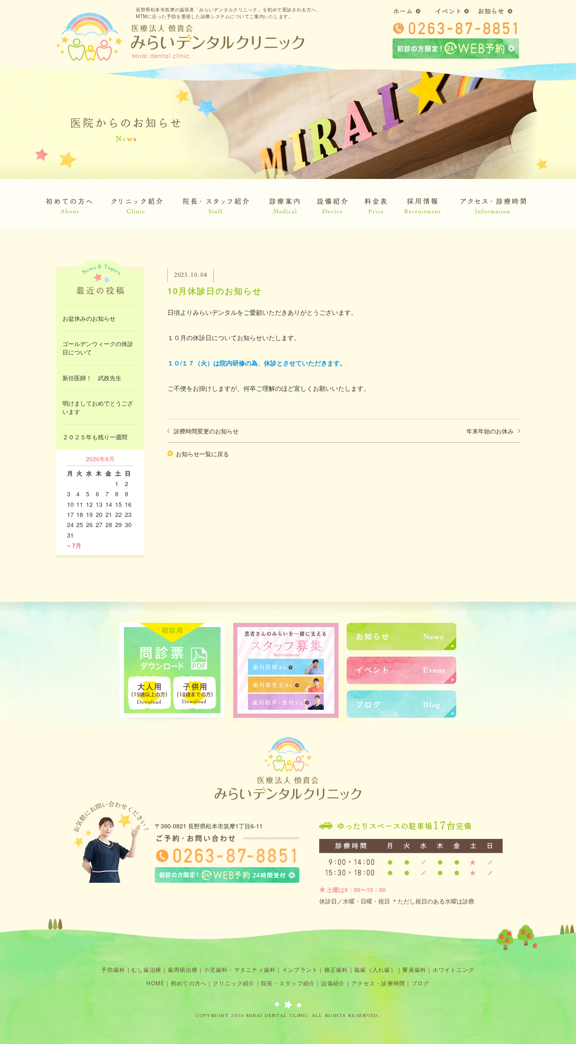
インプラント (300, 970)
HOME (155, 983)
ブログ (421, 983)
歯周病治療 (183, 970)
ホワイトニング (454, 970)
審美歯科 (414, 970)
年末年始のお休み (490, 431)
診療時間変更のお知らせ (206, 431)
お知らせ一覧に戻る (202, 453)
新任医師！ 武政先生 (91, 377)
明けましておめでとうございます (97, 407)
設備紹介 (333, 983)
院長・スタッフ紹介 (288, 983)
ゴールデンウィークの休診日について (97, 347)
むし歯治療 (146, 970)
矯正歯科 (336, 970)
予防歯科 (113, 970)
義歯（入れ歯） (375, 970)
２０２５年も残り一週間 (94, 437)
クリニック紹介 (234, 983)
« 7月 (74, 545)
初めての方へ (189, 983)
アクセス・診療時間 (378, 983)
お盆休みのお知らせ (89, 318)
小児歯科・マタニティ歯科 (240, 970)
